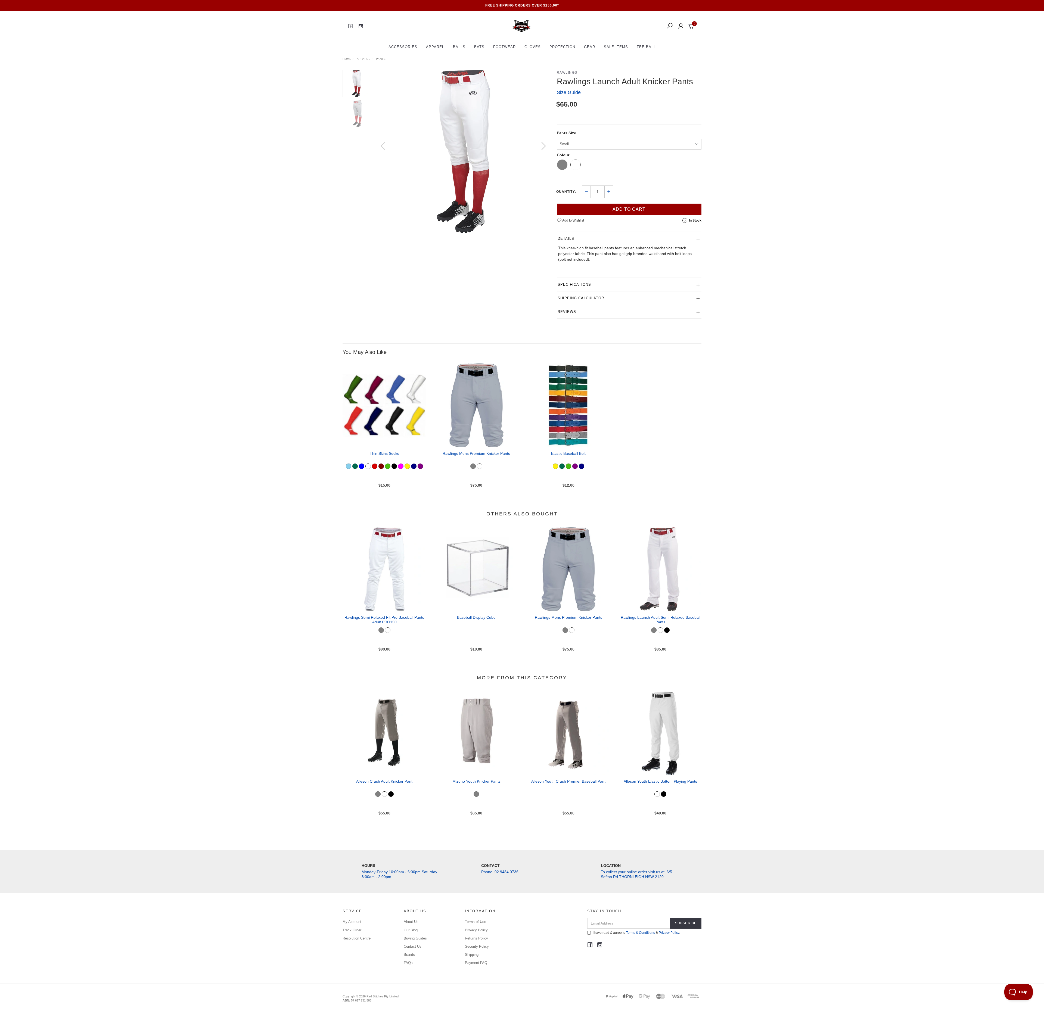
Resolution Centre (357, 938)
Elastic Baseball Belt (568, 453)
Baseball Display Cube (476, 617)
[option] (463, 151)
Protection (562, 47)
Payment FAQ (476, 963)
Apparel (435, 47)
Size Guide (569, 92)
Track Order (352, 930)
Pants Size (566, 133)
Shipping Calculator (581, 298)
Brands (409, 955)
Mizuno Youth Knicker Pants (476, 781)
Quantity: (566, 191)
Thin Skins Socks (384, 453)
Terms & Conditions (640, 933)
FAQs (408, 963)
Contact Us (412, 946)
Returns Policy (476, 938)
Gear (589, 47)
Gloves (532, 47)
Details (566, 239)
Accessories (403, 47)
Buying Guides (415, 938)
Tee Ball (646, 47)
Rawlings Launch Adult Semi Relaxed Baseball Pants (660, 619)
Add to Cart (629, 209)
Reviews (567, 312)
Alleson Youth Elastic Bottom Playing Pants (660, 781)
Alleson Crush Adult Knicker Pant (384, 781)
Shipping (471, 955)
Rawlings (567, 72)
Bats (479, 47)
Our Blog (411, 930)
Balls (459, 47)
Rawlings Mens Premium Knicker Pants (476, 453)
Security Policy (477, 946)
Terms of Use (475, 922)
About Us (411, 922)
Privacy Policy (476, 930)
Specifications (574, 284)
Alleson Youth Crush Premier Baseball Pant (568, 781)
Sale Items (616, 47)
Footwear (504, 47)
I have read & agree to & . (636, 933)
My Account (352, 922)
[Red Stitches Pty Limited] (521, 26)
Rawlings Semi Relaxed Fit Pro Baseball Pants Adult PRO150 (384, 619)
